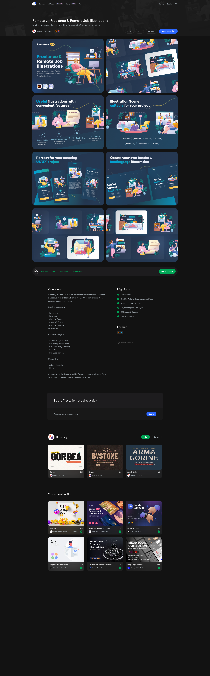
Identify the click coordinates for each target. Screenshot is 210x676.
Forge (70, 4)
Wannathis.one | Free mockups (61, 531)
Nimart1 (55, 568)
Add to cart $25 (168, 31)
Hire (145, 437)
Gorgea (52, 472)
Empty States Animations (59, 565)
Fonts (62, 475)
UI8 (132, 531)
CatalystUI (134, 568)
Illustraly (39, 31)
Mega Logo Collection (135, 565)
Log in (169, 4)
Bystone (91, 472)
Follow (156, 437)
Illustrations (48, 31)
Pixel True (95, 531)
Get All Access (167, 271)
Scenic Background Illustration (99, 528)
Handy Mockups (133, 528)
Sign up (161, 4)
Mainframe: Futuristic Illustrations (100, 565)
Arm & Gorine (132, 472)
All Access (55, 4)
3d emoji (53, 528)
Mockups (138, 531)
